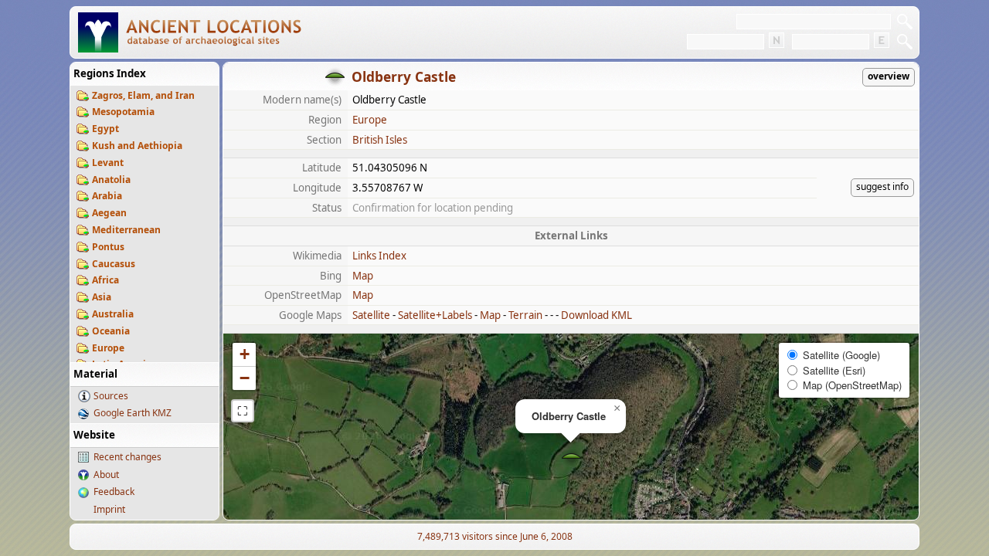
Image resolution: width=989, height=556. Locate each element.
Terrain (525, 315)
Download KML (596, 315)
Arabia (107, 195)
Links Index (379, 256)
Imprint (109, 509)
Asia (101, 296)
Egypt (105, 128)
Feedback (113, 491)
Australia (113, 313)
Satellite (371, 315)
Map (362, 276)
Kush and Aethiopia (137, 145)
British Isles (379, 140)
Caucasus (113, 263)
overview (888, 76)
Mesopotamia (123, 111)
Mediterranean (126, 229)
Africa (105, 279)
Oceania (111, 330)
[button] (571, 457)
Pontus (108, 246)
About (106, 474)
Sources (110, 395)
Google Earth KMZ (132, 412)
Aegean (109, 212)
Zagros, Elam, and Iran (143, 95)
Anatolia (111, 179)
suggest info (882, 186)
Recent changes (127, 456)
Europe (108, 347)
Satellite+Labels (435, 315)
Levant (108, 162)
